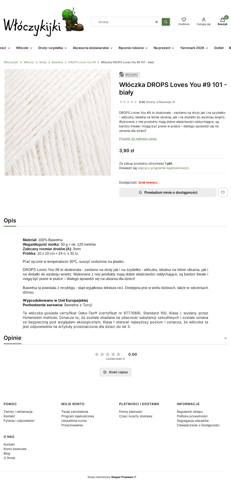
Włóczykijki (11, 62)
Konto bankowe (15, 449)
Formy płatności (130, 411)
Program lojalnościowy (77, 416)
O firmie (9, 458)
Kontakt (9, 416)
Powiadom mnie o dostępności (170, 192)
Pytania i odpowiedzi (19, 420)
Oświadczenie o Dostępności (198, 425)
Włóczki (29, 62)
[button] (166, 22)
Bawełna (57, 62)
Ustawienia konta (74, 420)
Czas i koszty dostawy (135, 416)
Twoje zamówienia (74, 411)
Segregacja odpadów (193, 420)
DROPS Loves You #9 (82, 62)
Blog (7, 453)
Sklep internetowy (110, 477)
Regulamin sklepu (190, 411)
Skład (42, 62)
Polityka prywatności (192, 416)
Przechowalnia (72, 425)
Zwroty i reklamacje (18, 411)
